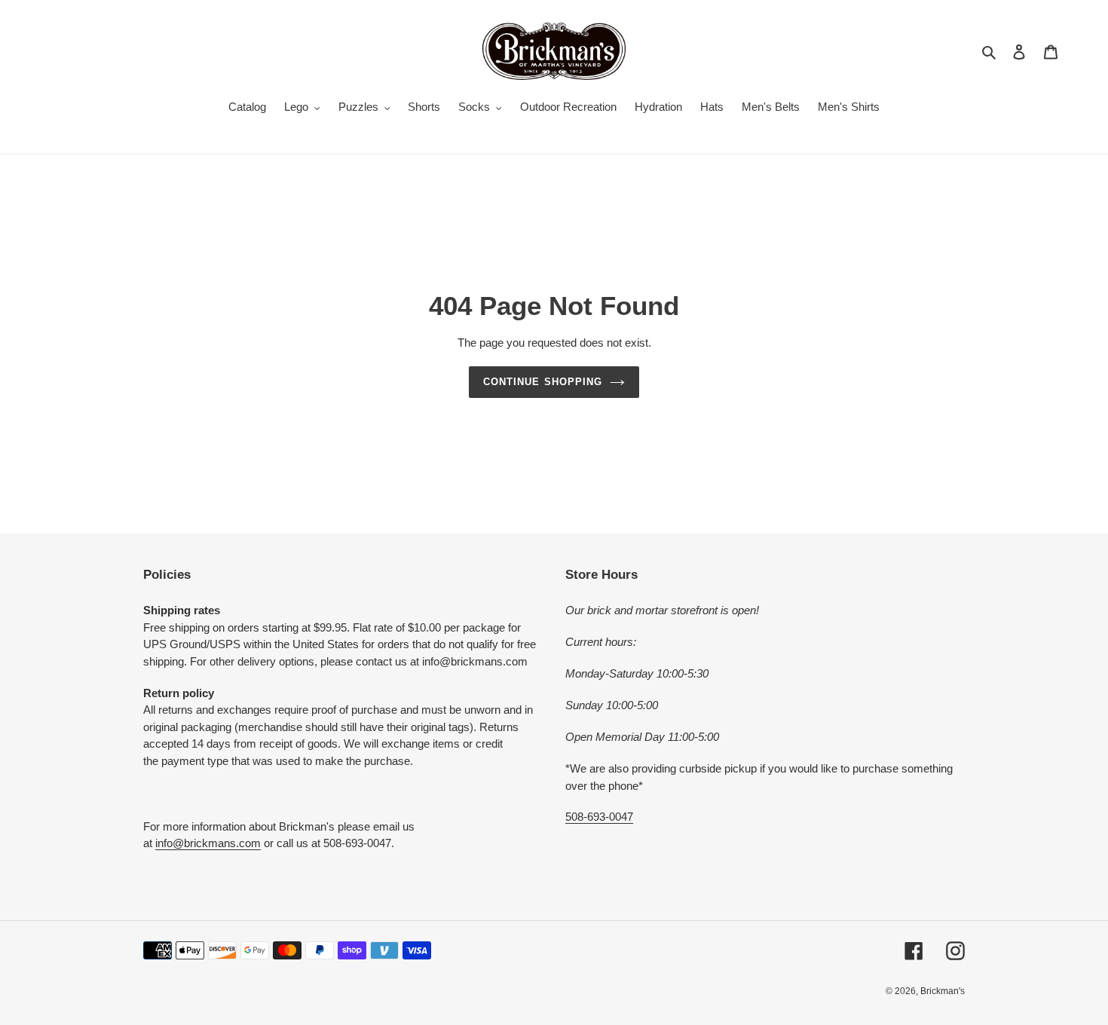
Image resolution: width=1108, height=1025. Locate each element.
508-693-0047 (599, 816)
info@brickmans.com (208, 843)
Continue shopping (542, 381)
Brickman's (942, 991)
